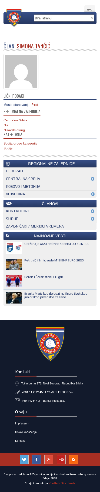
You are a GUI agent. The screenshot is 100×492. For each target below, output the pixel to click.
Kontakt (20, 440)
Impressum (22, 423)
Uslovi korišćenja (26, 432)
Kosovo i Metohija (23, 186)
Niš (5, 125)
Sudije (8, 148)
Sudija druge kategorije (20, 143)
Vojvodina (15, 194)
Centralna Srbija (15, 120)
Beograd (14, 171)
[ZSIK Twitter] (24, 458)
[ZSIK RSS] (73, 458)
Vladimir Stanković (62, 483)
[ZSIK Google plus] (48, 458)
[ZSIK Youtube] (61, 458)
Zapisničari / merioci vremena (35, 226)
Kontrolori (17, 211)
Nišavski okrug (14, 130)
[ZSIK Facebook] (36, 458)
